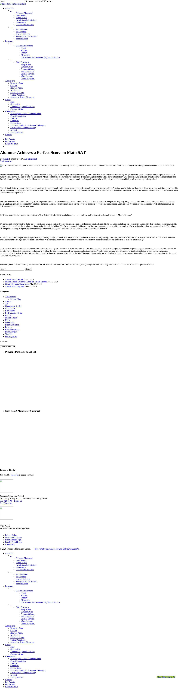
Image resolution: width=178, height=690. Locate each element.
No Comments (6, 161)
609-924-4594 (6, 501)
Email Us (18, 501)
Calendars (14, 666)
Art (6, 304)
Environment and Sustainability (23, 673)
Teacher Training (23, 579)
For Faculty (10, 684)
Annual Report (22, 584)
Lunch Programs (28, 623)
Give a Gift (15, 649)
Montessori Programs (24, 591)
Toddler (24, 595)
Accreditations (21, 574)
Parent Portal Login (13, 540)
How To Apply (16, 633)
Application (15, 635)
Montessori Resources (25, 570)
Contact (13, 630)
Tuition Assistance (17, 640)
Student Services (28, 619)
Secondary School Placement (22, 642)
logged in (15, 475)
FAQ (12, 647)
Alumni (8, 301)
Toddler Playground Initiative (22, 651)
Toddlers (8, 334)
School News (21, 563)
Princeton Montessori (24, 558)
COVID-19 (10, 308)
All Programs (10, 297)
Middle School (11, 318)
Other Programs (22, 607)
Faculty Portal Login (13, 542)
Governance (21, 567)
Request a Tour (16, 628)
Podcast (13, 663)
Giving (8, 644)
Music (7, 320)
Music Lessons (27, 621)
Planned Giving (16, 654)
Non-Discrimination (13, 537)
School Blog (15, 299)
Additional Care (27, 616)
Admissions (10, 626)
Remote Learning (12, 329)
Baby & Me (26, 609)
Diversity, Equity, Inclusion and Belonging (27, 670)
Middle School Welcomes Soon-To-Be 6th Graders (26, 282)
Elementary (10, 311)
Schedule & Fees (17, 637)
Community (10, 656)
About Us (9, 553)
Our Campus (21, 560)
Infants (8, 315)
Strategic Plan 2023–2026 (26, 581)
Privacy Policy (11, 535)
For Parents (10, 682)
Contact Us (9, 544)
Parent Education (12, 325)
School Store (15, 668)
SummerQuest (11, 332)
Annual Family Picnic (14, 279)
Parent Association (18, 661)
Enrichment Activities (14, 313)
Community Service (13, 306)
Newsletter (9, 322)
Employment (21, 577)
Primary (8, 327)
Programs (9, 586)
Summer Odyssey (28, 614)
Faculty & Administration (26, 565)
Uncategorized (31, 159)
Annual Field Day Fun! (14, 286)
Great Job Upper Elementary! (17, 284)
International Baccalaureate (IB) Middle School (40, 602)
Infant (23, 593)
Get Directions (6, 503)
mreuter (6, 159)
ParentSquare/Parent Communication (25, 658)
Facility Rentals (16, 677)
